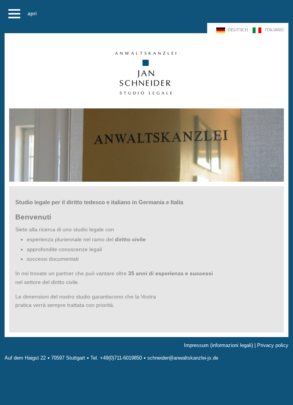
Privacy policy (272, 345)
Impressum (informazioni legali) (218, 345)
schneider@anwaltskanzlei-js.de (182, 358)
